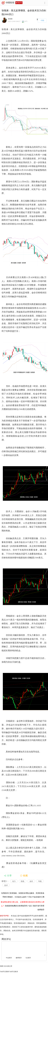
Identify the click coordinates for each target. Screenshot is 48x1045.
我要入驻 (3, 966)
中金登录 (9, 958)
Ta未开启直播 (4, 971)
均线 (40, 881)
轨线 (22, 881)
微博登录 (19, 958)
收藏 (25, 875)
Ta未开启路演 (13, 971)
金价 (31, 881)
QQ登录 (28, 958)
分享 (9, 875)
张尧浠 (10, 19)
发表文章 (9, 966)
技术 (6, 885)
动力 (14, 881)
